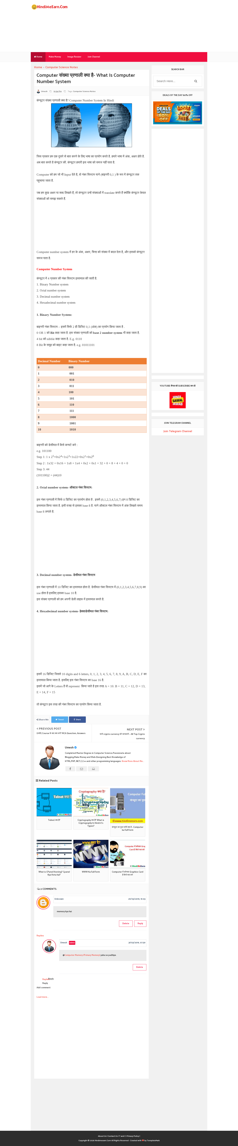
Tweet (61, 719)
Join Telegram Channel (177, 431)
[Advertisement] (148, 26)
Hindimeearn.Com (103, 1140)
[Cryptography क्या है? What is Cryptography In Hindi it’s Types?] (90, 802)
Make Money (55, 57)
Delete (125, 923)
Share (78, 719)
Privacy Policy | (133, 1136)
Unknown (59, 899)
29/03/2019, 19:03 (136, 899)
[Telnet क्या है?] (54, 802)
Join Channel (94, 57)
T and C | (123, 1136)
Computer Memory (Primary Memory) (82, 955)
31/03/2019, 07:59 (137, 942)
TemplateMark (153, 1140)
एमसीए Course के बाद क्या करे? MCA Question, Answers (61, 733)
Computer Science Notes (84, 91)
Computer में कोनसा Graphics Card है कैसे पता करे (127, 873)
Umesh (69, 747)
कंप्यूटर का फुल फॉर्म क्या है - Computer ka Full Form (127, 829)
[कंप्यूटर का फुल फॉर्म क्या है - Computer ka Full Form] (127, 805)
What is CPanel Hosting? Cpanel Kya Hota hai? (54, 873)
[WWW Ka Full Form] (90, 854)
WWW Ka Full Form (91, 872)
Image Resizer (74, 57)
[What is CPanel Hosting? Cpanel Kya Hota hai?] (54, 854)
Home (39, 57)
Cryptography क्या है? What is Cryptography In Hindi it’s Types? (91, 823)
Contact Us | (113, 1136)
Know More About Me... (132, 761)
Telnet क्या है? (54, 820)
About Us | (102, 1136)
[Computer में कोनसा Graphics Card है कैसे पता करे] (127, 854)
